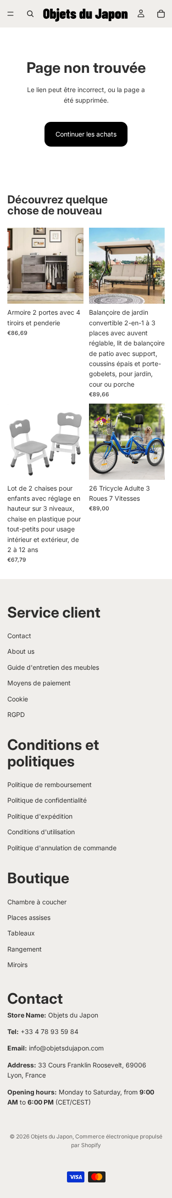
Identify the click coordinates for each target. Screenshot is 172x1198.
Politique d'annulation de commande (62, 848)
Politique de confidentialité (47, 800)
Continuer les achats (86, 134)
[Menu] (10, 13)
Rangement (24, 949)
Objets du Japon (51, 1136)
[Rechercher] (30, 14)
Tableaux (21, 933)
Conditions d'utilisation (41, 832)
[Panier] (161, 14)
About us (20, 651)
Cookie (17, 699)
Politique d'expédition (39, 816)
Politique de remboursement (49, 784)
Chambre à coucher (37, 902)
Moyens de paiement (39, 683)
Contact (19, 636)
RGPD (16, 714)
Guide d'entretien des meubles (53, 667)
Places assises (28, 917)
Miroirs (17, 964)
